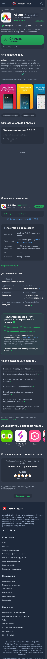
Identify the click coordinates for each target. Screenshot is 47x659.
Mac (3, 635)
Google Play (7, 288)
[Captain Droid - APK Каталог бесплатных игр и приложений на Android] (22, 3)
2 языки (26, 306)
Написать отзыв (23, 496)
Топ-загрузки (7, 589)
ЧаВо (4, 620)
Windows (13, 635)
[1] (15, 475)
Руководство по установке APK (13, 612)
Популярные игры (8, 581)
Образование (28, 115)
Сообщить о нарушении (17, 558)
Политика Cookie (8, 565)
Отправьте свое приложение (12, 627)
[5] (30, 475)
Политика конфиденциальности (13, 554)
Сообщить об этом (8, 419)
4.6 (18, 25)
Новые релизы (7, 593)
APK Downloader (8, 624)
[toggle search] (41, 3)
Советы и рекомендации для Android (15, 616)
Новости (9, 631)
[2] (19, 475)
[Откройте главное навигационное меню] (3, 3)
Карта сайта (6, 600)
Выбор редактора (8, 596)
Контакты (5, 546)
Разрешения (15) (8, 266)
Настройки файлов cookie (11, 569)
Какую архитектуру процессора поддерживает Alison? (17, 400)
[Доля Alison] (42, 9)
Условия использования (11, 550)
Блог (4, 631)
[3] (22, 475)
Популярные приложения (11, 585)
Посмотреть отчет (29, 337)
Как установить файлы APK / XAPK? (23, 219)
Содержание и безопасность (13, 561)
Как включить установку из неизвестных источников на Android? (21, 408)
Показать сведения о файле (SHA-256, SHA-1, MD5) (22, 350)
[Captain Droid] (14, 509)
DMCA (4, 558)
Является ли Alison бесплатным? (17, 387)
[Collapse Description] (22, 72)
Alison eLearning (20, 20)
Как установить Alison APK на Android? (20, 374)
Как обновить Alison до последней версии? (18, 393)
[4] (26, 475)
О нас (4, 542)
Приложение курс (10, 115)
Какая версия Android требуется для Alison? (19, 380)
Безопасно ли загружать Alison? (17, 369)
